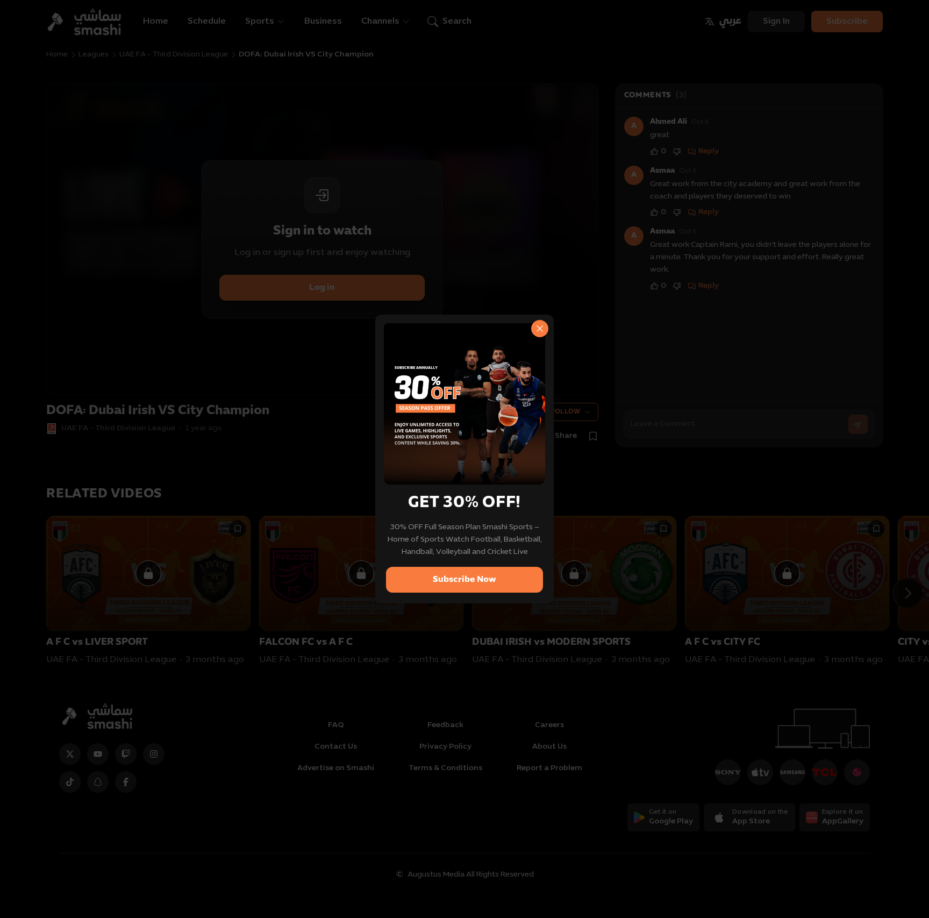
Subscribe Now (464, 579)
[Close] (539, 328)
